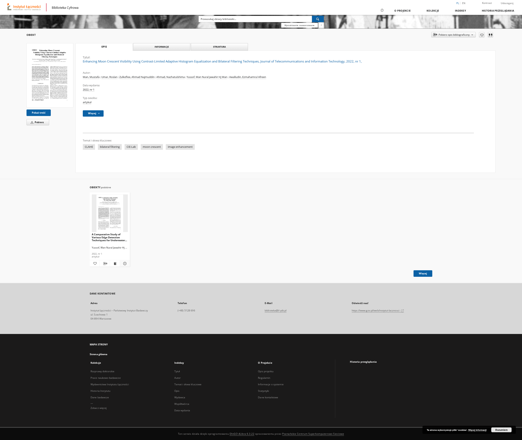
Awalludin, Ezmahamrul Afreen (247, 77)
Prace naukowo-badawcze (106, 378)
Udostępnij (507, 3)
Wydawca (179, 397)
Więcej (423, 273)
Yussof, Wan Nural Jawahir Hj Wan (207, 77)
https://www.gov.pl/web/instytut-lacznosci (376, 310)
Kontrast (487, 3)
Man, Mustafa (91, 77)
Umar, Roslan (109, 77)
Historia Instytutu (100, 391)
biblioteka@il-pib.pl (275, 310)
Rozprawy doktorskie (102, 371)
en (464, 3)
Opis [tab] (104, 46)
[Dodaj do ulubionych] (481, 34)
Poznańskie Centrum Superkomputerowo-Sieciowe (313, 434)
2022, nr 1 (88, 89)
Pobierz (39, 122)
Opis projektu (265, 371)
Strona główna (98, 354)
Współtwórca (181, 404)
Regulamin (264, 378)
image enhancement (180, 147)
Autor (177, 378)
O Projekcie (402, 10)
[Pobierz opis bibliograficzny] (104, 263)
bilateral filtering (110, 147)
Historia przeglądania (498, 10)
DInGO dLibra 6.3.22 (242, 434)
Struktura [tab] (219, 46)
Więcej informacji (477, 429)
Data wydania (182, 410)
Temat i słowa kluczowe (188, 384)
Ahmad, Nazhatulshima (170, 77)
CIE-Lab (131, 147)
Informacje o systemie (271, 384)
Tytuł (177, 371)
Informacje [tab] (162, 46)
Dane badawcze (100, 397)
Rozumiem (501, 430)
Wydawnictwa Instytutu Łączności (110, 384)
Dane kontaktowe (268, 397)
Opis (176, 391)
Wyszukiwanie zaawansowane (299, 25)
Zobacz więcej (99, 408)
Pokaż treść (38, 112)
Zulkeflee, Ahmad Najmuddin (137, 77)
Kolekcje (433, 10)
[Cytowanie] (490, 34)
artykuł (87, 102)
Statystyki (263, 391)
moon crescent (152, 147)
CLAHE (89, 147)
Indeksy (460, 10)
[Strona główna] (381, 10)
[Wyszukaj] (318, 19)
